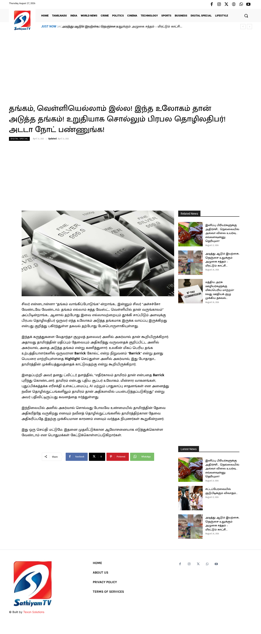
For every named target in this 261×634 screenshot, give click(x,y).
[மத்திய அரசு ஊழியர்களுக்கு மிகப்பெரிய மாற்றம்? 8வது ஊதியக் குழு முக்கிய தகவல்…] (190, 291)
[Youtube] (248, 4)
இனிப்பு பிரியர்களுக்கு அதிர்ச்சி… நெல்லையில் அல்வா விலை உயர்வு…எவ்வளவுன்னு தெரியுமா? (222, 233)
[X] (226, 4)
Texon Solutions (33, 612)
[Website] (233, 4)
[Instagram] (219, 4)
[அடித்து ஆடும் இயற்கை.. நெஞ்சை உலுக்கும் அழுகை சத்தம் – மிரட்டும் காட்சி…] (190, 262)
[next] (249, 26)
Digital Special (19, 138)
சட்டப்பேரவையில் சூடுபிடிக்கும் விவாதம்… (221, 491)
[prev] (243, 26)
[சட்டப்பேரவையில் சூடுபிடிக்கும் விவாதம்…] (190, 498)
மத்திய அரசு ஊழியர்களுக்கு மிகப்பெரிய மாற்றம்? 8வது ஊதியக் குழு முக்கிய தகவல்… (219, 290)
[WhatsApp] (241, 4)
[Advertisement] (130, 64)
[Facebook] (211, 4)
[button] (246, 16)
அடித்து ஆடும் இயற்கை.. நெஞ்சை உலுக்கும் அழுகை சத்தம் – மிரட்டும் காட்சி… (121, 26)
